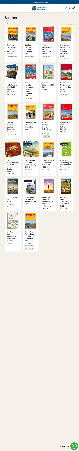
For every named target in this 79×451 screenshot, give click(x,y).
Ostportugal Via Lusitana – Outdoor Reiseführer (30, 235)
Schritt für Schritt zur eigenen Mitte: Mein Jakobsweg (48, 201)
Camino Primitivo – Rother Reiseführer (46, 126)
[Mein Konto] (69, 8)
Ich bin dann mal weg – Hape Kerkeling (30, 199)
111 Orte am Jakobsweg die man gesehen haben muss (66, 163)
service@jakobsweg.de (41, 2)
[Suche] (66, 8)
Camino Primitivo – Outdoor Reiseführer (11, 126)
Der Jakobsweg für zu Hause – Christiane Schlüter (12, 164)
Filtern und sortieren (12, 24)
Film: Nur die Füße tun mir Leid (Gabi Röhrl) (12, 86)
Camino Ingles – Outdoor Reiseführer (30, 125)
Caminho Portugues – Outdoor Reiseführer (11, 48)
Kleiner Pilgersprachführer (48, 85)
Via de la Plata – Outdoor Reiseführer (48, 162)
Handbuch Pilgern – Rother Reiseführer (64, 126)
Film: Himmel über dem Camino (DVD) (30, 162)
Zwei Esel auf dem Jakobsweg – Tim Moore (65, 200)
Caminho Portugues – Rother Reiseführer (47, 48)
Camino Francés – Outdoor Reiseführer (29, 48)
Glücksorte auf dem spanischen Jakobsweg (12, 235)
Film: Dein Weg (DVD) (12, 198)
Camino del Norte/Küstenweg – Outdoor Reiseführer (65, 49)
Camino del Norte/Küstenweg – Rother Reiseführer (65, 86)
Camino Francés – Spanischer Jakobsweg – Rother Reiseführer (30, 88)
